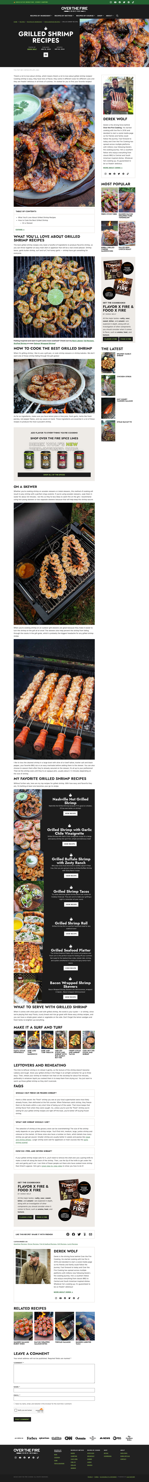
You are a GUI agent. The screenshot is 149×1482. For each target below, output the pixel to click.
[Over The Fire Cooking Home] (74, 9)
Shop (99, 16)
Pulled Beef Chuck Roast (125, 248)
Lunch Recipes (72, 1244)
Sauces (89, 1465)
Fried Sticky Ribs (109, 214)
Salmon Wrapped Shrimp (44, 343)
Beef (55, 1454)
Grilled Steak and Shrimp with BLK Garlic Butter (61, 1054)
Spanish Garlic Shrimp (124, 355)
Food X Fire (42, 1217)
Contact (123, 1459)
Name (17, 1387)
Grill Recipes (61, 1244)
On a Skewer (27, 223)
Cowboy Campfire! (41, 2)
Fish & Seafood (59, 1463)
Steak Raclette (124, 422)
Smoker (73, 1468)
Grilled (73, 1465)
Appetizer (90, 1453)
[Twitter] (124, 2)
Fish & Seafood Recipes (52, 21)
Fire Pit (73, 1462)
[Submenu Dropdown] (51, 15)
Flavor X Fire (25, 1217)
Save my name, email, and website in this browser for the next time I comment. (44, 1404)
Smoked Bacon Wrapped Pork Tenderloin (126, 216)
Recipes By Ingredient (40, 16)
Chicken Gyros (124, 376)
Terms (96, 1477)
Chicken (57, 1457)
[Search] (117, 16)
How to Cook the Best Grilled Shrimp (33, 220)
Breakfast (90, 1456)
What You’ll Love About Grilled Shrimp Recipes (37, 217)
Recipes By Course (85, 16)
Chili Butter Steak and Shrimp (88, 1052)
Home (15, 21)
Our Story (124, 1453)
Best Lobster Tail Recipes (83, 341)
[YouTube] (115, 2)
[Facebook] (119, 2)
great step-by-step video (52, 1166)
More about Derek (62, 1292)
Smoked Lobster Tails (83, 1343)
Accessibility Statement (108, 1477)
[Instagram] (111, 2)
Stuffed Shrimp (20, 343)
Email (17, 1395)
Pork (55, 1460)
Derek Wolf (32, 49)
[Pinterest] (128, 2)
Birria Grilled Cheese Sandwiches (107, 249)
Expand (19, 230)
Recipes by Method (63, 16)
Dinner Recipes (33, 1244)
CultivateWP (131, 1477)
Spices (106, 1453)
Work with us (125, 1456)
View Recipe (70, 813)
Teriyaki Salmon (63, 1342)
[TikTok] (133, 2)
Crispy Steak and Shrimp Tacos (75, 1052)
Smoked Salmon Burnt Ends (21, 1343)
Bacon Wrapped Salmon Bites (42, 1343)
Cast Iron (74, 1459)
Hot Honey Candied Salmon (125, 400)
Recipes (22, 21)
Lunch (89, 1462)
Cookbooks (107, 1456)
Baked (73, 1453)
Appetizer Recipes (20, 1244)
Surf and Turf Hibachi (47, 1051)
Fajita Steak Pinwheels (19, 1051)
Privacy (90, 1477)
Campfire (74, 1456)
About (109, 16)
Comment (19, 1363)
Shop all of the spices (54, 475)
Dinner (89, 1459)
